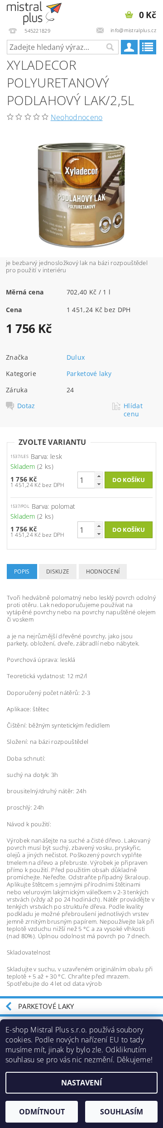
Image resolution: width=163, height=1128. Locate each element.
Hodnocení (103, 571)
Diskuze (57, 571)
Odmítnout (42, 1112)
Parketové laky (89, 373)
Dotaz (26, 406)
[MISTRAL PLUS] (34, 12)
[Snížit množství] (99, 484)
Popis (22, 571)
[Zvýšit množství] (99, 476)
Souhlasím (121, 1112)
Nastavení (81, 1083)
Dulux (76, 357)
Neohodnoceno (77, 117)
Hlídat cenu (133, 410)
